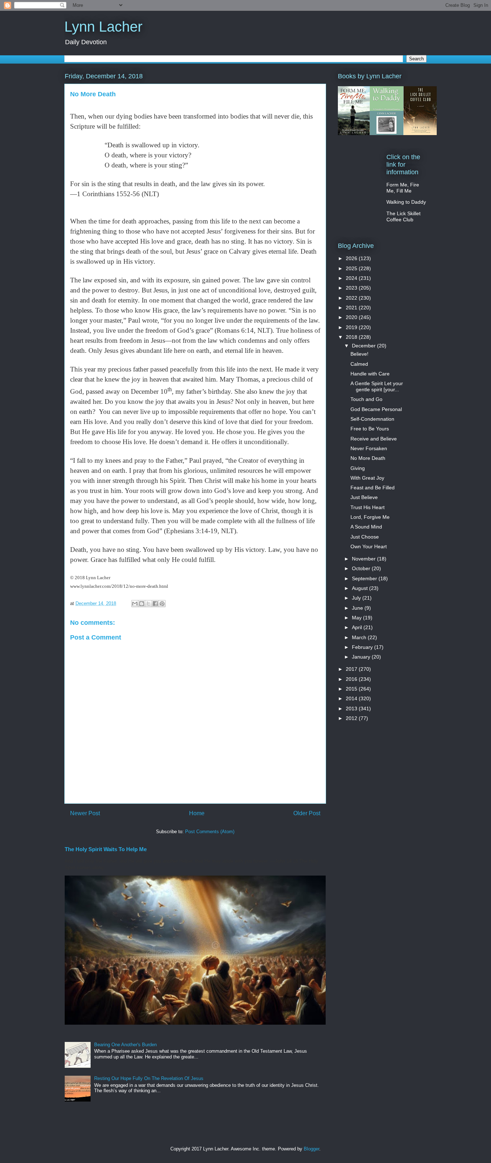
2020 (352, 317)
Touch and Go (366, 399)
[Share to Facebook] (155, 603)
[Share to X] (148, 603)
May (357, 617)
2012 (352, 718)
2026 (352, 258)
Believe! (359, 354)
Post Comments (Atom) (209, 831)
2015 (352, 689)
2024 (352, 278)
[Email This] (134, 603)
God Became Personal (376, 409)
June (358, 608)
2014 (352, 698)
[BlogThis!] (141, 603)
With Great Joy (367, 478)
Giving (357, 468)
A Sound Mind (366, 527)
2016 (352, 679)
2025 (352, 268)
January (362, 657)
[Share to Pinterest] (162, 603)
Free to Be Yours (369, 428)
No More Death (367, 458)
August (360, 588)
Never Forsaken (368, 448)
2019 (352, 327)
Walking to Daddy (406, 202)
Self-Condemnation (372, 419)
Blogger (311, 1149)
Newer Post (85, 813)
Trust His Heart (367, 507)
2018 (352, 337)
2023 (352, 288)
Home (197, 813)
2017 (352, 669)
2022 (352, 298)
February (363, 647)
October (362, 568)
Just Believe (364, 497)
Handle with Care (370, 374)
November (364, 559)
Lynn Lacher (103, 26)
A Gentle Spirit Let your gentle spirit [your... (376, 386)
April (357, 627)
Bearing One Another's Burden (125, 1044)
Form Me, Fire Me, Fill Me (402, 188)
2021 (352, 307)
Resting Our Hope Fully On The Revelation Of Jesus (148, 1078)
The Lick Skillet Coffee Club (403, 216)
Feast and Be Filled (372, 487)
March (360, 637)
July (357, 598)
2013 (352, 708)
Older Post (306, 813)
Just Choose (364, 537)
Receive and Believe (373, 439)
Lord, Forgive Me (370, 517)
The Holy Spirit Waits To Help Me (106, 849)
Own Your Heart (368, 546)
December (364, 346)
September (365, 578)
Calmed (359, 364)
